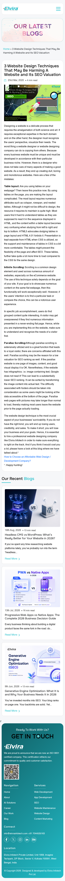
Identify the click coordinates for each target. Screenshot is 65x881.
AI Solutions (10, 803)
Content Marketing (43, 819)
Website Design (42, 813)
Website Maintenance (44, 808)
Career (7, 808)
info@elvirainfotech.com (16, 833)
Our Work (9, 813)
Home (6, 49)
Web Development (43, 792)
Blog (6, 819)
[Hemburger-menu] (58, 8)
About (7, 797)
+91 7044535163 (36, 833)
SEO (36, 803)
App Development (43, 797)
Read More (11, 559)
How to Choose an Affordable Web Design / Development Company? (27, 459)
